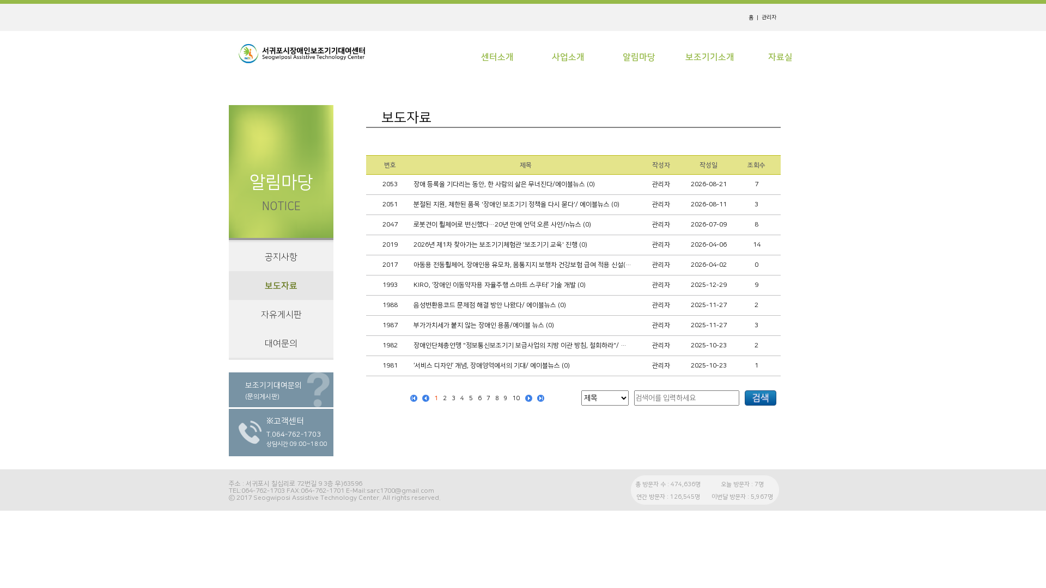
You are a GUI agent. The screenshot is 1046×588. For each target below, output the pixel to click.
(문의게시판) (262, 397)
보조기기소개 (709, 57)
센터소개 (497, 57)
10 (516, 398)
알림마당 (639, 57)
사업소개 (568, 57)
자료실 (780, 57)
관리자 (769, 17)
